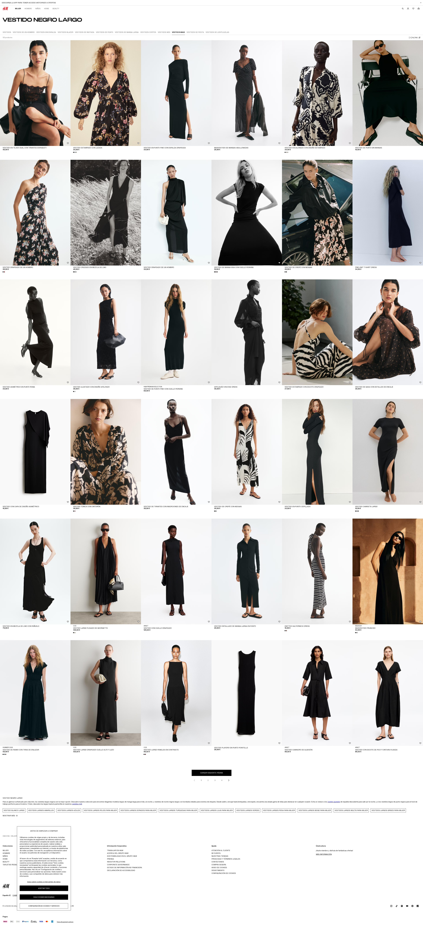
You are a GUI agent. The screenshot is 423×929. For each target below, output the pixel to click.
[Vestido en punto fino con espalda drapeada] (176, 93)
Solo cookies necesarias (43, 897)
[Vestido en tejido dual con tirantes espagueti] (35, 93)
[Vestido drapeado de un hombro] (35, 213)
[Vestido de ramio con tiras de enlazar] (35, 693)
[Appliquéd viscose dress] (247, 332)
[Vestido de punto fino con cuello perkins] (176, 332)
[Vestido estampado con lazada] (105, 93)
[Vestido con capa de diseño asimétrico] (35, 452)
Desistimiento (218, 870)
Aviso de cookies (219, 867)
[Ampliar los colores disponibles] (75, 152)
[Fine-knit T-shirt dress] (387, 213)
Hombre (28, 8)
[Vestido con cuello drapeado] (176, 571)
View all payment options (65, 922)
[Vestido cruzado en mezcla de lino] (105, 213)
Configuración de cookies (224, 873)
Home (46, 8)
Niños (38, 8)
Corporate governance (118, 865)
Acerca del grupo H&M (117, 853)
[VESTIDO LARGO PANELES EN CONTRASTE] (176, 693)
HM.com (6, 836)
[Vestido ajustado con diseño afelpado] (105, 332)
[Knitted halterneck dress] (317, 571)
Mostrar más (9, 816)
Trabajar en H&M (115, 850)
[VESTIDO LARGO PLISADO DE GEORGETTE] (105, 571)
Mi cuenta (216, 853)
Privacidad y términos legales (226, 859)
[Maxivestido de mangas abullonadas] (247, 93)
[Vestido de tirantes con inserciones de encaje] (176, 452)
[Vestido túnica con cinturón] (105, 452)
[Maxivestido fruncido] (387, 571)
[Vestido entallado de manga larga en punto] (247, 571)
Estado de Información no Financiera (124, 867)
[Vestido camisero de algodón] (317, 693)
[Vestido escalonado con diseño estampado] (317, 93)
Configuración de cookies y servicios (43, 906)
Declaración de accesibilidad (121, 870)
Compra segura (219, 865)
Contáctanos (218, 862)
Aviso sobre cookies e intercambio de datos (43, 882)
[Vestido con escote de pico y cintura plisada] (387, 693)
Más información (324, 854)
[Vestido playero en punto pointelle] (247, 693)
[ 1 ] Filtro (413, 38)
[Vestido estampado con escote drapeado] (317, 332)
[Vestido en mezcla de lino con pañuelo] (35, 571)
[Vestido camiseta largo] (387, 452)
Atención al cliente (221, 850)
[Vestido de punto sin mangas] (387, 93)
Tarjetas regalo (10, 865)
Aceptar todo (44, 888)
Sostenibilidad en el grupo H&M (122, 856)
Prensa (110, 859)
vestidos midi (77, 804)
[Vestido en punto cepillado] (317, 452)
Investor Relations (116, 862)
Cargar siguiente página (211, 773)
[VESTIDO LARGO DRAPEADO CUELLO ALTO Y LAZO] (105, 693)
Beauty (56, 8)
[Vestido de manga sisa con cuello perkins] (247, 213)
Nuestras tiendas (220, 856)
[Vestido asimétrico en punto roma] (35, 332)
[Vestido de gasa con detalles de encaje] (387, 332)
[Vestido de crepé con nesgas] (317, 213)
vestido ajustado (333, 802)
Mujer (18, 8)
